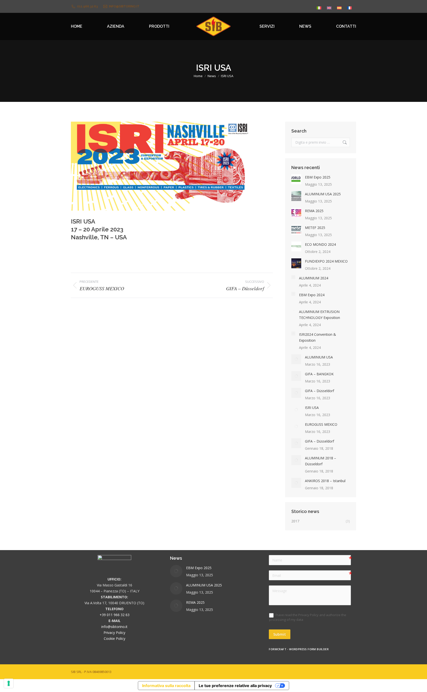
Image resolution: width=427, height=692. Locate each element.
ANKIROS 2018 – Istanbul (325, 480)
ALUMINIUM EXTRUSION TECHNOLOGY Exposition (319, 314)
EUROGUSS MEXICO (321, 424)
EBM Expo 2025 (317, 177)
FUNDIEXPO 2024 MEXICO (326, 261)
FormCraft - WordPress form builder (299, 649)
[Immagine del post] (296, 179)
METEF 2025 (315, 227)
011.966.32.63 (87, 6)
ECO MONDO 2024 (320, 244)
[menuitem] (319, 6)
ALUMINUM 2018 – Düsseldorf (320, 461)
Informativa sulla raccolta (166, 685)
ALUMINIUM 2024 (313, 278)
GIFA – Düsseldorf (319, 390)
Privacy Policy (114, 632)
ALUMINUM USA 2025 (323, 194)
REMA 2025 (314, 210)
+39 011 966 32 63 (114, 614)
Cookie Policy (114, 638)
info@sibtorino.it (124, 6)
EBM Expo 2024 (311, 294)
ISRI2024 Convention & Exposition (317, 337)
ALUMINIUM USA (319, 357)
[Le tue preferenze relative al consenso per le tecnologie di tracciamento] (8, 683)
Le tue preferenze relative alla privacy (235, 685)
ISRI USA (312, 407)
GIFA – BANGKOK (319, 374)
